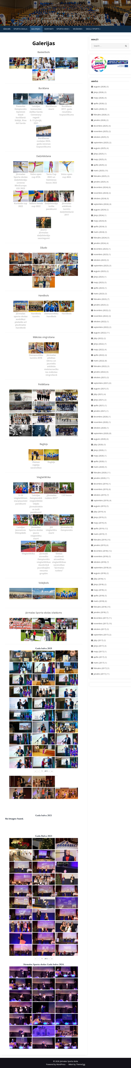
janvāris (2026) (100, 120)
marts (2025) (99, 170)
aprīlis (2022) (99, 355)
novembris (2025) (101, 131)
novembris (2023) (101, 254)
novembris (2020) (101, 422)
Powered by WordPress (56, 1064)
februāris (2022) (100, 366)
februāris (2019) (100, 539)
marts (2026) (99, 109)
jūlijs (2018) (98, 579)
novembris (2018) (101, 556)
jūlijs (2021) (98, 394)
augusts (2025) (100, 148)
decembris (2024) (101, 187)
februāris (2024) (100, 237)
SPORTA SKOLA (20, 29)
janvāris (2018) (100, 612)
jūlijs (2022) (98, 338)
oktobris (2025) (100, 137)
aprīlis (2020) (99, 461)
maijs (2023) (99, 282)
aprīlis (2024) (99, 226)
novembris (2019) (101, 489)
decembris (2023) (101, 249)
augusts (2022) (100, 332)
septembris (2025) (101, 142)
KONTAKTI (48, 29)
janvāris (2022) (100, 372)
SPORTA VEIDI (63, 29)
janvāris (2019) (100, 545)
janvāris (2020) (100, 478)
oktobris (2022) (100, 321)
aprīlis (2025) (99, 165)
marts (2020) (99, 467)
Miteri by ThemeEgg (76, 1064)
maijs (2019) (99, 523)
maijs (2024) (99, 221)
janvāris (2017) (100, 674)
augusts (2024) (100, 209)
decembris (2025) (101, 126)
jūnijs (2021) (99, 400)
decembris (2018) (101, 551)
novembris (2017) (101, 623)
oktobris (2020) (100, 428)
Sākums (6, 29)
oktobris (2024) (100, 198)
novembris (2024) (101, 193)
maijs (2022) (99, 349)
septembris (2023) (101, 265)
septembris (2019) (101, 500)
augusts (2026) (100, 86)
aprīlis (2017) (99, 657)
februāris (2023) (100, 299)
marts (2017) (99, 662)
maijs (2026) (99, 98)
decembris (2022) (101, 310)
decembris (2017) (101, 618)
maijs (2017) (99, 651)
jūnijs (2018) (99, 584)
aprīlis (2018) (99, 595)
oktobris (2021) (100, 377)
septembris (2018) (101, 567)
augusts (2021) (100, 388)
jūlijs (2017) (98, 640)
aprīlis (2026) (99, 103)
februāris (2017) (100, 668)
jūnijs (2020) (99, 450)
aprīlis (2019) (99, 528)
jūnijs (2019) (99, 517)
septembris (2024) (101, 204)
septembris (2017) (101, 634)
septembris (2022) (101, 327)
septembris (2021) (101, 383)
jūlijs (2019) (98, 511)
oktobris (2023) (100, 260)
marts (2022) (99, 360)
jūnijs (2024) (99, 215)
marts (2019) (99, 534)
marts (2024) (99, 232)
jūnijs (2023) (99, 277)
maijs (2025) (99, 159)
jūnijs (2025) (99, 153)
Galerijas (35, 29)
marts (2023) (99, 293)
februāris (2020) (100, 472)
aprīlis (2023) (99, 288)
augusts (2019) (100, 506)
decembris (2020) (101, 416)
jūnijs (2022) (99, 344)
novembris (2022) (101, 316)
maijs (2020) (99, 455)
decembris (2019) (101, 484)
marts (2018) (99, 601)
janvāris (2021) (100, 411)
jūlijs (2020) (98, 444)
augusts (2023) (100, 271)
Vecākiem (77, 29)
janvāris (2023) (100, 305)
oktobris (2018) (100, 562)
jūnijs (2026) (99, 92)
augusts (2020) (100, 439)
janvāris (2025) (100, 182)
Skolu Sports (92, 29)
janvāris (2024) (100, 243)
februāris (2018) (100, 607)
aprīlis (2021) (99, 405)
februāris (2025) (100, 176)
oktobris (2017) (100, 629)
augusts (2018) (100, 573)
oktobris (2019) (100, 495)
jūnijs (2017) (99, 646)
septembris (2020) (101, 433)
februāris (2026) (100, 114)
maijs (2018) (99, 590)
